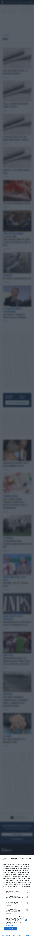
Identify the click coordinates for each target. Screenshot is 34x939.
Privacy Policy (28, 935)
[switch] (26, 897)
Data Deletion (6, 935)
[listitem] (17, 892)
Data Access (17, 935)
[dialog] (17, 897)
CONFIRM (10, 928)
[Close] (30, 858)
